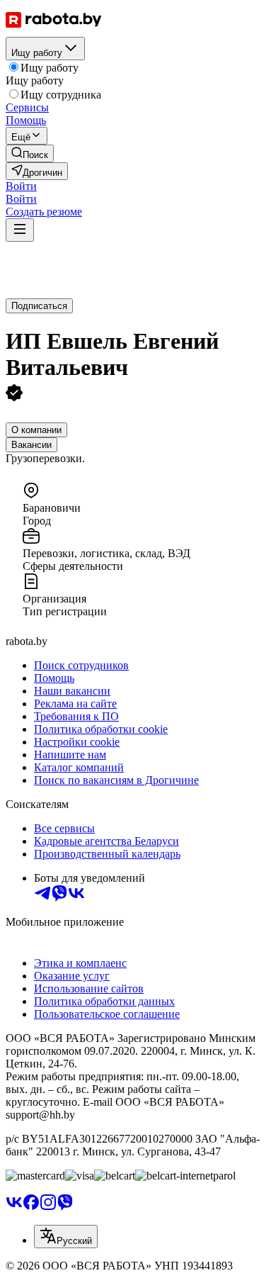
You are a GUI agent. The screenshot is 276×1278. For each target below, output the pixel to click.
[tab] (36, 429)
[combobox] (66, 1236)
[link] (30, 153)
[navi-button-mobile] (20, 230)
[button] (21, 186)
